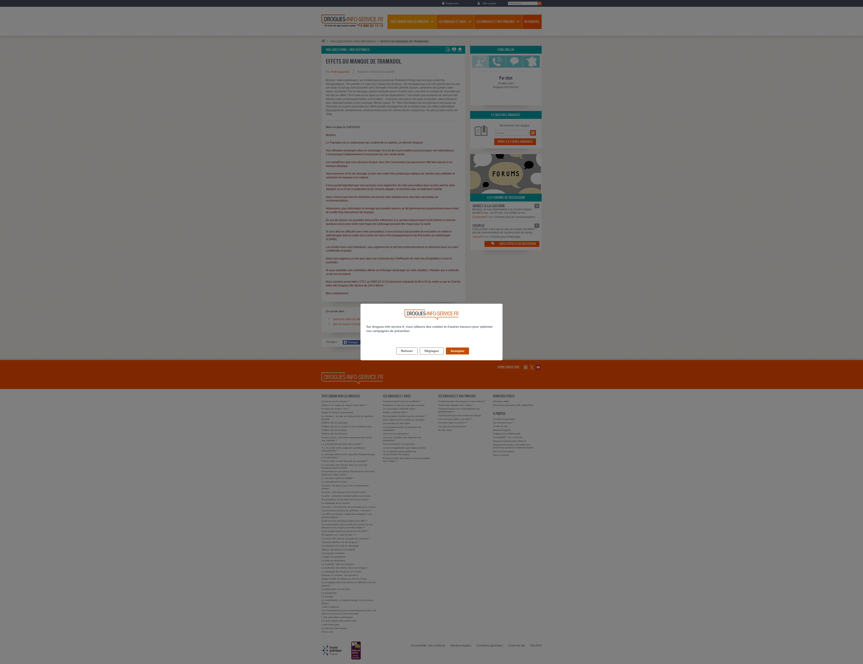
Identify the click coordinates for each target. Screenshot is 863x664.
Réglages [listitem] (432, 351)
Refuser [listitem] (407, 351)
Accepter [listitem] (457, 351)
